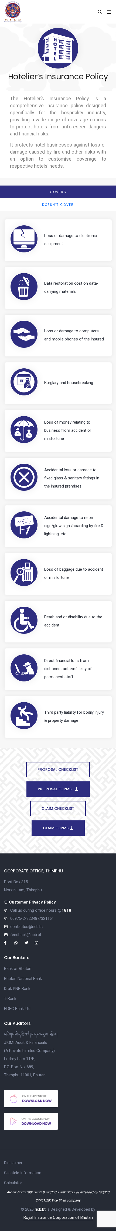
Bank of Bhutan (17, 968)
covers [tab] (58, 192)
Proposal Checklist (58, 769)
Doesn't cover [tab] (58, 204)
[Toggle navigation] (109, 12)
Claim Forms (56, 828)
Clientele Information (22, 1172)
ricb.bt (40, 1209)
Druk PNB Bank (17, 988)
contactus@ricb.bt (26, 926)
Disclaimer (13, 1162)
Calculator (13, 1182)
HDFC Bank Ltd (17, 1008)
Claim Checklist (58, 808)
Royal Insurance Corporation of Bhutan (58, 1217)
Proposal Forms (55, 789)
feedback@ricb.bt (25, 934)
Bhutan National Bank (23, 978)
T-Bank (10, 998)
